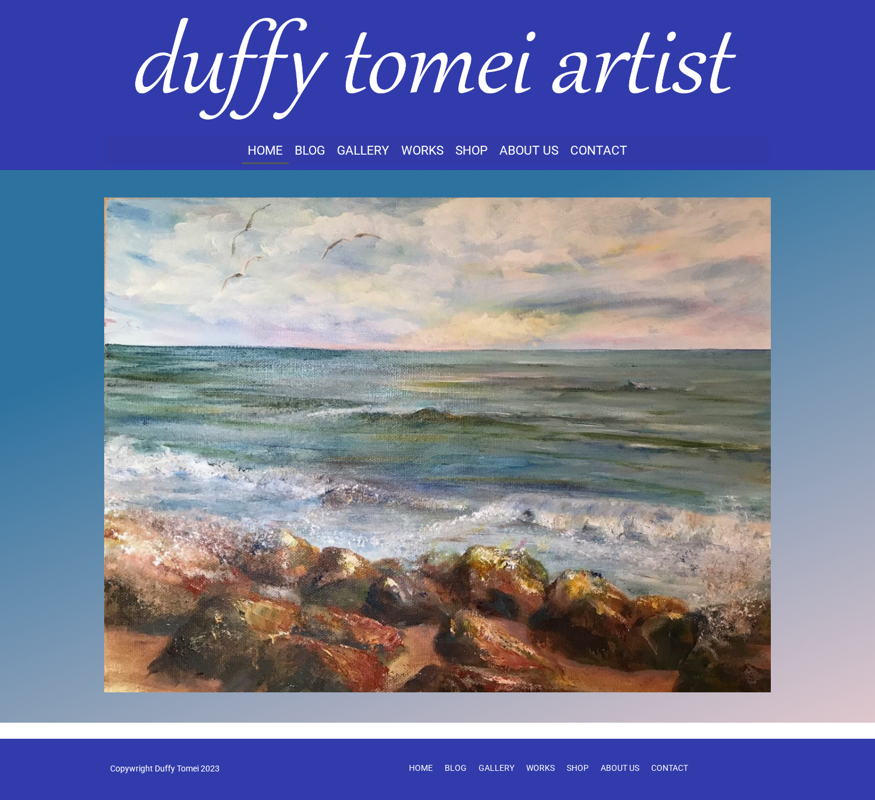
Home (265, 150)
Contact (598, 150)
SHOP (471, 150)
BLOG (310, 150)
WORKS (422, 150)
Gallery (363, 150)
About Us (528, 150)
